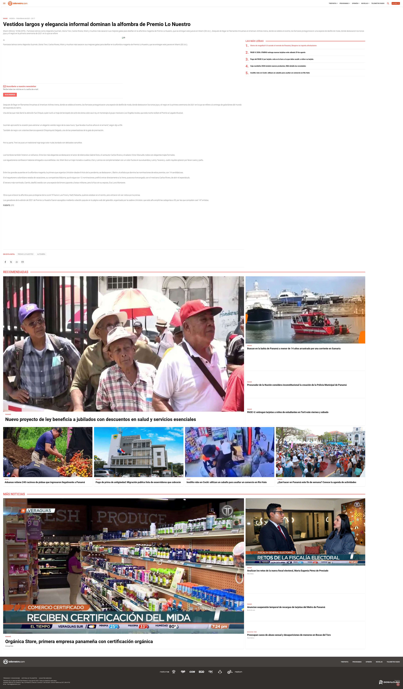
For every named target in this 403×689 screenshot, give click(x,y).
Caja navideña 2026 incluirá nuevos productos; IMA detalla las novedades (278, 66)
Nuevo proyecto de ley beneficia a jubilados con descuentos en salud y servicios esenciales (100, 419)
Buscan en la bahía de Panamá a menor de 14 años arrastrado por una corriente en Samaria (294, 348)
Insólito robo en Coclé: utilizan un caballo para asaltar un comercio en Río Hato (280, 73)
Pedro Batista (250, 638)
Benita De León (251, 610)
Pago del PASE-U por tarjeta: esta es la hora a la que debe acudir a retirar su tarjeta (281, 59)
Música (12, 18)
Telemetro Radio (377, 3)
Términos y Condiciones (11, 678)
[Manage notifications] (398, 684)
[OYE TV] (183, 673)
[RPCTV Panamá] (173, 673)
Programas (344, 3)
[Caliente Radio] (220, 673)
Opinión (355, 3)
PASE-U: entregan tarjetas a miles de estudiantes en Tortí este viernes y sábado (287, 412)
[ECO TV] (201, 673)
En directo (395, 3)
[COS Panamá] (192, 673)
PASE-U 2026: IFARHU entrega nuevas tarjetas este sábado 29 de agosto (277, 52)
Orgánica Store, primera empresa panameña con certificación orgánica (79, 641)
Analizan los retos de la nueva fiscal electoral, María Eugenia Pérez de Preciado (287, 570)
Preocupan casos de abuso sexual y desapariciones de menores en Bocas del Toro (289, 635)
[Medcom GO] (164, 673)
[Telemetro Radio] (229, 673)
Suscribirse (10, 95)
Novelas (364, 3)
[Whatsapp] (17, 262)
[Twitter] (11, 262)
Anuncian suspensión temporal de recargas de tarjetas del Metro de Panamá (286, 607)
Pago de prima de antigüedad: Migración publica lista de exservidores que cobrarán (138, 482)
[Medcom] (238, 673)
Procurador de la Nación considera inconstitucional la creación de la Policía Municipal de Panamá (297, 385)
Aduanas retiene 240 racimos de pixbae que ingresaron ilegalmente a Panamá (45, 482)
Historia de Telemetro (29, 678)
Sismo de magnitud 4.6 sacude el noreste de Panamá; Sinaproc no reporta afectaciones (283, 46)
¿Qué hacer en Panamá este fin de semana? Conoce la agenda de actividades (316, 482)
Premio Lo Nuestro (25, 254)
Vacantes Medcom (45, 678)
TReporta (332, 3)
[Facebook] (5, 262)
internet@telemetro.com (13, 684)
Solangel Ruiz (9, 646)
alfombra (41, 254)
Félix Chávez (250, 573)
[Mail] (23, 262)
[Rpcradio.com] (210, 673)
